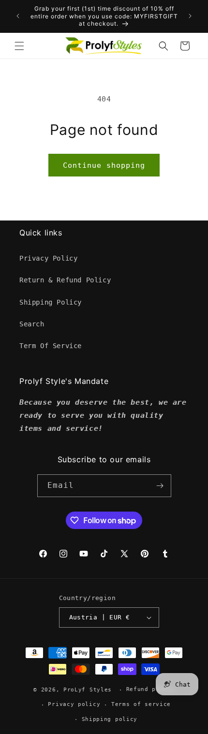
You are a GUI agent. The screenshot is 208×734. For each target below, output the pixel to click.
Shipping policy (110, 719)
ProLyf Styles (87, 690)
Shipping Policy (50, 302)
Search (32, 324)
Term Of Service (50, 346)
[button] (19, 46)
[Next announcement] (190, 16)
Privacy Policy (48, 258)
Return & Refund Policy (65, 280)
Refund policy (150, 689)
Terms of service (141, 704)
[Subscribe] (160, 485)
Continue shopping (104, 165)
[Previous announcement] (18, 16)
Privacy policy (74, 704)
